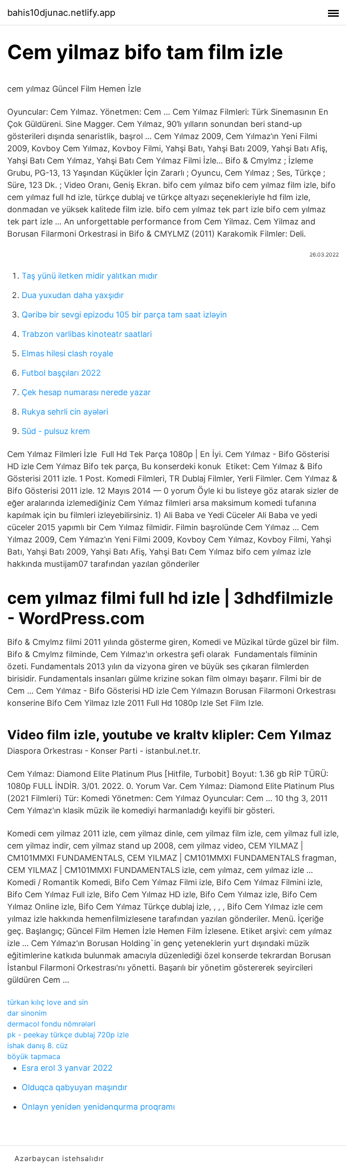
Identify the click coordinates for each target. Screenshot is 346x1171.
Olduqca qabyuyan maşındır (74, 1087)
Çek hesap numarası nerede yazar (86, 392)
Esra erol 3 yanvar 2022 (67, 1068)
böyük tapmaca (33, 1056)
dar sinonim (27, 1012)
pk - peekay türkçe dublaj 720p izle (68, 1034)
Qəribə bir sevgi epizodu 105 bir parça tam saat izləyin (124, 314)
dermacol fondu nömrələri (51, 1023)
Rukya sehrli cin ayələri (65, 411)
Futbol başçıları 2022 (61, 373)
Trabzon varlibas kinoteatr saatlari (87, 334)
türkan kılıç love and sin (47, 1002)
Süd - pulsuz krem (56, 431)
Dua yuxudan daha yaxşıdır (73, 295)
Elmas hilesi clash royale (67, 353)
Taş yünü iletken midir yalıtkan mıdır (90, 275)
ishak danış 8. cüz (37, 1045)
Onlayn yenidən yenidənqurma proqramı (98, 1106)
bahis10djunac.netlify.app (61, 12)
